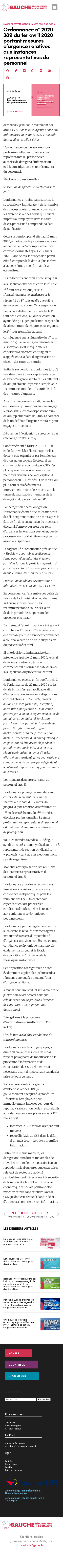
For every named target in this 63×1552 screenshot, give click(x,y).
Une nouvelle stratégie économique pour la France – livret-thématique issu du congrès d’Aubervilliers (18, 1323)
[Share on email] (49, 70)
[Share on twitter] (16, 70)
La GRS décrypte (12, 24)
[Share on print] (8, 78)
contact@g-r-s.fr (31, 1545)
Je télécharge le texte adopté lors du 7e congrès (25, 1499)
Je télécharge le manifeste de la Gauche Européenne (22, 1492)
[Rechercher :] (21, 1399)
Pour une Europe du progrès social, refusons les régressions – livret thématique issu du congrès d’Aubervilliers (19, 1303)
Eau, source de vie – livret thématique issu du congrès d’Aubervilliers (18, 1261)
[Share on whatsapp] (33, 70)
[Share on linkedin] (24, 70)
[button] (54, 7)
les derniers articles (20, 1228)
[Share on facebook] (8, 70)
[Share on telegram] (41, 70)
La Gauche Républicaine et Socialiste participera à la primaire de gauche (18, 1241)
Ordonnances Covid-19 (35, 24)
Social (52, 24)
